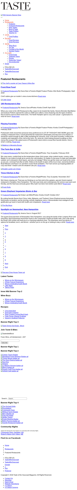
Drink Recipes (14, 42)
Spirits (7, 44)
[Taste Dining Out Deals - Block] (12, 326)
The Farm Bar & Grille (10, 149)
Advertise (8, 480)
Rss (6, 74)
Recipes (8, 38)
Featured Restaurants (16, 26)
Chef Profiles (13, 36)
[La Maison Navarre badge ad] (12, 365)
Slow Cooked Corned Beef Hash (16, 314)
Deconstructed (14, 62)
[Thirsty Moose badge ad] (10, 358)
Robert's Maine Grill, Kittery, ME (12, 434)
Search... (5, 398)
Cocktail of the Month (16, 49)
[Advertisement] (13, 384)
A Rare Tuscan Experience (14, 282)
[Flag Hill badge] (7, 415)
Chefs (7, 35)
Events (11, 58)
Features (12, 24)
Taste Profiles (13, 31)
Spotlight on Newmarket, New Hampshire (19, 209)
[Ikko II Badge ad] (7, 414)
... (5, 245)
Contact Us (9, 478)
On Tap (11, 47)
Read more (42, 96)
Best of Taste (13, 29)
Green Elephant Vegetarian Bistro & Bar (19, 191)
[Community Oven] (8, 410)
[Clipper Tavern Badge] (9, 355)
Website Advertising (12, 484)
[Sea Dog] (5, 362)
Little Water (9, 285)
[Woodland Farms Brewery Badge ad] (14, 356)
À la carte (8, 53)
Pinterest (6, 471)
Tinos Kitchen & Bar (10, 173)
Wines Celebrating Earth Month (16, 284)
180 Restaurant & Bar (10, 104)
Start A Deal (9, 482)
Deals (7, 64)
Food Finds (13, 55)
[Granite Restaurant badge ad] (12, 423)
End (6, 267)
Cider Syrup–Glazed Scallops (15, 316)
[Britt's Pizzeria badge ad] (10, 421)
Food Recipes (14, 40)
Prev (6, 229)
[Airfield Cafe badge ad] (9, 371)
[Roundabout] (6, 408)
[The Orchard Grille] (8, 406)
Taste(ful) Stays (14, 56)
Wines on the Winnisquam (14, 280)
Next (6, 263)
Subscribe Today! (15, 60)
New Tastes (13, 27)
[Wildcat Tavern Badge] (9, 412)
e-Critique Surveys (11, 487)
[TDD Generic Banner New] (11, 15)
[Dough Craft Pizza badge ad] (12, 369)
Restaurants (9, 22)
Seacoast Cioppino (11, 312)
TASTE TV (13, 33)
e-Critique (8, 485)
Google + (6, 465)
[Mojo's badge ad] (7, 367)
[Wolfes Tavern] (7, 417)
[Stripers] (4, 364)
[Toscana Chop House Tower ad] (13, 272)
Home (7, 20)
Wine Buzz (13, 45)
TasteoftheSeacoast (6, 69)
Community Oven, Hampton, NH (12, 432)
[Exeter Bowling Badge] (9, 419)
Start (6, 225)
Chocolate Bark (10, 311)
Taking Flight (9, 287)
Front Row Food (8, 87)
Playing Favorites (9, 124)
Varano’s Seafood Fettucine (15, 318)
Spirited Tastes (14, 51)
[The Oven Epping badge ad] (11, 360)
